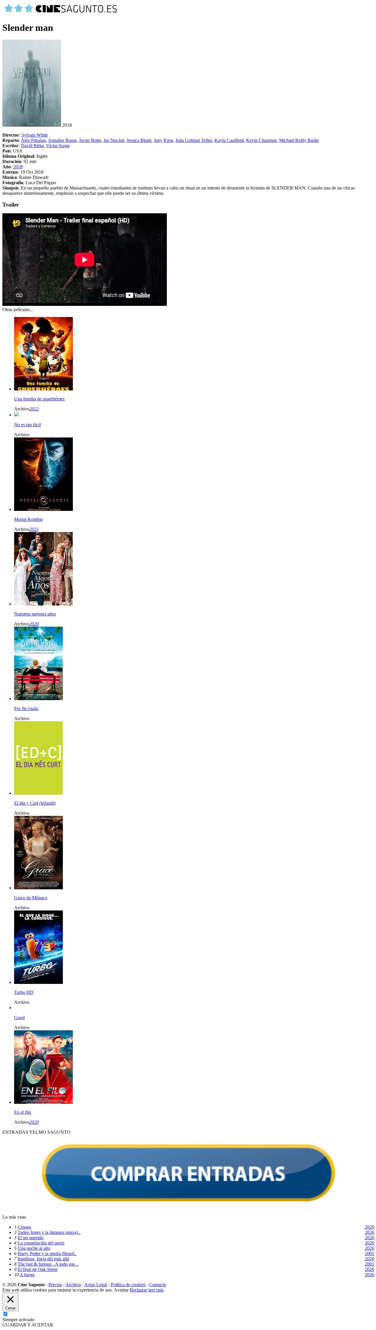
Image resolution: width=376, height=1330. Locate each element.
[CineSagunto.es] (61, 13)
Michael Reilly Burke (299, 140)
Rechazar (138, 1289)
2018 (18, 166)
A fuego (27, 1274)
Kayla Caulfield (229, 140)
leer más (156, 1289)
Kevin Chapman (261, 140)
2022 (34, 408)
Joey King (163, 140)
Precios (55, 1284)
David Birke (32, 145)
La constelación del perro (41, 1242)
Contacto (157, 1284)
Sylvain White (34, 135)
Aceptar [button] (121, 1289)
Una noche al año (34, 1248)
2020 (34, 623)
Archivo (73, 1284)
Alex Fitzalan (33, 140)
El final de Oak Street (38, 1269)
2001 (369, 1253)
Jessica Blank (139, 140)
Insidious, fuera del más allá (43, 1258)
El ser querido (30, 1237)
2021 (34, 529)
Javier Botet (90, 140)
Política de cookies (128, 1284)
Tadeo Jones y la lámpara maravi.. (49, 1232)
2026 (369, 1227)
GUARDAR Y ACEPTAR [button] (27, 1324)
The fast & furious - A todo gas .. (48, 1264)
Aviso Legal (95, 1284)
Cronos (24, 1227)
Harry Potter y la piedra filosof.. (47, 1253)
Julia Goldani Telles (193, 140)
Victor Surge (58, 145)
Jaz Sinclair (113, 140)
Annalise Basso (62, 140)
